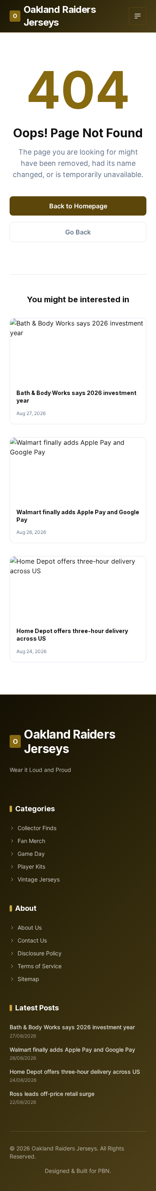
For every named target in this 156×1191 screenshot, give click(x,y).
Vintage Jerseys (39, 879)
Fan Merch (31, 840)
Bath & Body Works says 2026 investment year (72, 1027)
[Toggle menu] (137, 16)
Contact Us (32, 940)
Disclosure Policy (40, 953)
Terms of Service (40, 966)
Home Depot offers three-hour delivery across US (75, 1071)
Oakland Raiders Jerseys (54, 16)
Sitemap (28, 978)
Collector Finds (37, 828)
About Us (30, 927)
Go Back (78, 232)
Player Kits (31, 866)
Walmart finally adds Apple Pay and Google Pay (72, 1049)
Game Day (31, 853)
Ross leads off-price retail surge (52, 1093)
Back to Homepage (78, 206)
